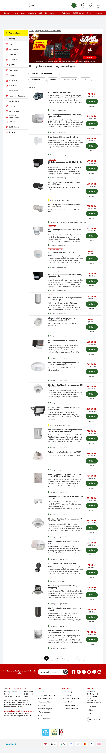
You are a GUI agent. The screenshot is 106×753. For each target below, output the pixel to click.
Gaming (15, 13)
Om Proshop (93, 707)
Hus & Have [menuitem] (13, 80)
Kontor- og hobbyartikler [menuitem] (17, 96)
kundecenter (12, 702)
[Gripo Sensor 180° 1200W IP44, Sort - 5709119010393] (38, 567)
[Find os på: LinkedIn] (99, 672)
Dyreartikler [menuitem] (13, 60)
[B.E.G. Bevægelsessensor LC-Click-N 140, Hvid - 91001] (38, 230)
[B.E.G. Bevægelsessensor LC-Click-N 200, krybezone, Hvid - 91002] (38, 118)
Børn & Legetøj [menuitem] (14, 49)
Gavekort (98, 13)
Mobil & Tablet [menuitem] (14, 101)
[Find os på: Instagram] (78, 672)
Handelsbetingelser (45, 709)
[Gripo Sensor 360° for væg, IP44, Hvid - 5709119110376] (38, 141)
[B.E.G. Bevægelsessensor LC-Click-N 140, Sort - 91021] (38, 163)
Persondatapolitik (45, 712)
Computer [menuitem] (12, 55)
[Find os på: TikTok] (83, 672)
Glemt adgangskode (71, 705)
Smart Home (32, 13)
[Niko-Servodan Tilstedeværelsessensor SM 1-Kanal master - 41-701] (38, 389)
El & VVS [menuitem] (12, 65)
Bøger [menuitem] (11, 44)
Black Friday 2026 (45, 719)
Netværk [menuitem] (12, 106)
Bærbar (6, 13)
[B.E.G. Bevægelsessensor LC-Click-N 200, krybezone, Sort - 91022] (38, 276)
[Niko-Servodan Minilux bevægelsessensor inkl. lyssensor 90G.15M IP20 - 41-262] (38, 433)
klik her (28, 715)
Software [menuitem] (12, 122)
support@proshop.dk (14, 704)
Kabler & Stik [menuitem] (13, 91)
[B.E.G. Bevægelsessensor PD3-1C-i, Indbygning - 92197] (38, 589)
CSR (40, 715)
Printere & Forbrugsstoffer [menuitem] (14, 116)
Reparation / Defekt (45, 702)
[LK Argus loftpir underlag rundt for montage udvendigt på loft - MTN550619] (38, 322)
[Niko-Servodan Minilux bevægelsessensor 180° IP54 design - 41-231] (38, 299)
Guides (41, 692)
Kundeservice (43, 705)
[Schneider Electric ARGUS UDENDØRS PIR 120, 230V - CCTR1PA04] (38, 500)
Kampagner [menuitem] (13, 39)
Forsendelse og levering (47, 695)
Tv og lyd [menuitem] (12, 132)
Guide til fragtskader (71, 709)
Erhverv (89, 13)
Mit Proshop (68, 692)
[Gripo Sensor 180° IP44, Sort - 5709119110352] (38, 96)
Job (90, 713)
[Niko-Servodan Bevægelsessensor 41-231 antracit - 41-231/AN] (38, 612)
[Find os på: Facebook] (73, 672)
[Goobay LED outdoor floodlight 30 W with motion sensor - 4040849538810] (38, 411)
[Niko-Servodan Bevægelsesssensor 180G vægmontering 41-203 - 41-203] (38, 634)
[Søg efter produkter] (73, 5)
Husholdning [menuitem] (13, 86)
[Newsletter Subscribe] (65, 672)
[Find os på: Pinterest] (94, 672)
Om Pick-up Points (45, 699)
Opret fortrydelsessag (71, 699)
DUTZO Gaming (78, 13)
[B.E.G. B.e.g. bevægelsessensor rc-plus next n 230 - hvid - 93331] (38, 208)
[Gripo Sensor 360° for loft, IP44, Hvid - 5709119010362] (38, 253)
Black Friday (49, 13)
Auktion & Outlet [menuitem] (14, 33)
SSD (40, 13)
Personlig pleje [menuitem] (14, 111)
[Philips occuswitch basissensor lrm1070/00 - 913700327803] (38, 455)
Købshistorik (68, 702)
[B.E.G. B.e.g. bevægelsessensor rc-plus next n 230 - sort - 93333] (38, 186)
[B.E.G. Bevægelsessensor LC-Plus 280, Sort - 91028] (38, 344)
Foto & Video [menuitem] (13, 70)
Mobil (23, 13)
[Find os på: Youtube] (89, 672)
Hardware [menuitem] (12, 75)
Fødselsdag (66, 13)
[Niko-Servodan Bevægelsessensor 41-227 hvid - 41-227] (38, 545)
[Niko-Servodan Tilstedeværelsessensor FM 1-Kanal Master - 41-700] (38, 522)
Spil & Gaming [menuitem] (14, 127)
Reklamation (68, 695)
